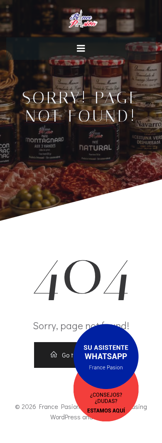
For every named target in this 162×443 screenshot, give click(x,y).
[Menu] (81, 49)
